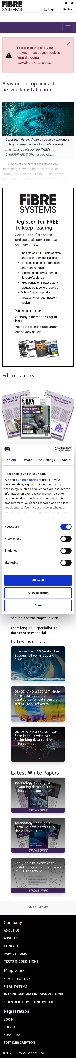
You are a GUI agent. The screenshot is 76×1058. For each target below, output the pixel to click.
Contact (11, 946)
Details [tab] (27, 460)
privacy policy (30, 332)
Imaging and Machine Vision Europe (34, 994)
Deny (38, 605)
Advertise (12, 938)
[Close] (68, 43)
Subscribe (12, 1035)
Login (8, 1019)
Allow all (38, 580)
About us (11, 930)
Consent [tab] (10, 460)
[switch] (66, 539)
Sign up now (28, 310)
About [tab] (66, 460)
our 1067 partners (29, 479)
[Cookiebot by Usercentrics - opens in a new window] (55, 449)
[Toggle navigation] (68, 27)
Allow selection (38, 592)
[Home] (19, 6)
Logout (10, 1027)
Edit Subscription (19, 1042)
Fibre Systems (15, 986)
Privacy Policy (16, 954)
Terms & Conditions (21, 961)
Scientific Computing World (28, 1002)
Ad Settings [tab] (47, 460)
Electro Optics (17, 979)
